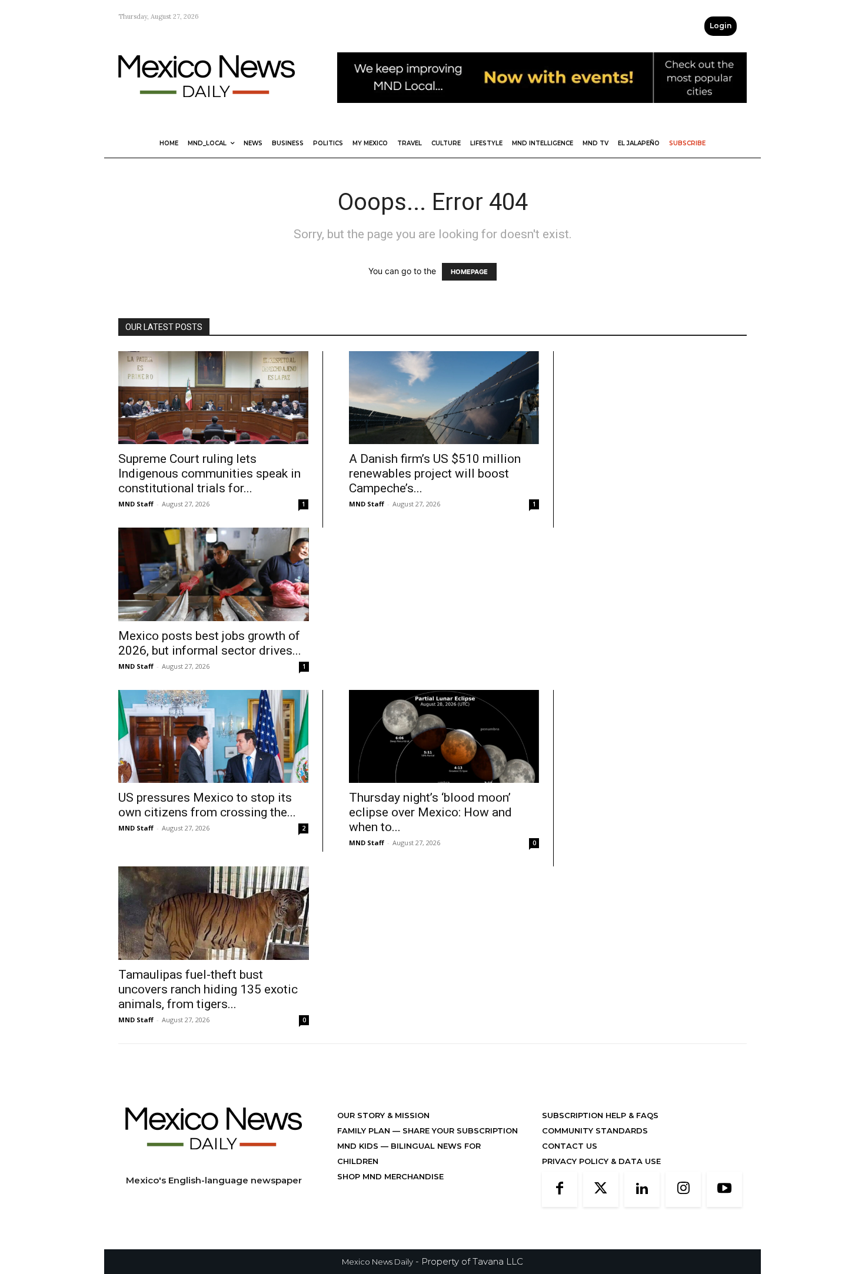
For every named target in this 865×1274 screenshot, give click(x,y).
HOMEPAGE (469, 272)
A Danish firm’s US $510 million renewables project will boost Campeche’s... (435, 473)
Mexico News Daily (377, 1261)
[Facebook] (559, 1189)
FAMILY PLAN (364, 1130)
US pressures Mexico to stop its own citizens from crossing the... (207, 805)
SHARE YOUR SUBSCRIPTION (459, 1130)
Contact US (569, 1145)
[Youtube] (724, 1189)
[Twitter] (600, 1189)
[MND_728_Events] (542, 112)
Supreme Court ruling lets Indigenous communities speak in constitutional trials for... (209, 473)
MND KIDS (359, 1145)
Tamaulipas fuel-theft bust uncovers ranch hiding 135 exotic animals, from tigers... (208, 989)
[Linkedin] (642, 1189)
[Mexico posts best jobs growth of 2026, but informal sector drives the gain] (213, 574)
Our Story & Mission (383, 1115)
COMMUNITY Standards (595, 1130)
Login (720, 25)
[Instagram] (683, 1189)
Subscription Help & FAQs (600, 1115)
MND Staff (136, 503)
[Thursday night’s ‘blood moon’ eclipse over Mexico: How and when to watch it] (444, 736)
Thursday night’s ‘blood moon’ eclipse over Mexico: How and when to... (430, 812)
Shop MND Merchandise (390, 1176)
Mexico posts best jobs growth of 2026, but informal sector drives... (209, 643)
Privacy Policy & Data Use (601, 1161)
